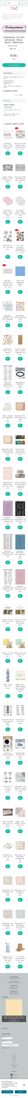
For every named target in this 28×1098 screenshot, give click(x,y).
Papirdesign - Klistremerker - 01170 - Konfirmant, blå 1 (20, 553)
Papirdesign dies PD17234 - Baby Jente (20, 754)
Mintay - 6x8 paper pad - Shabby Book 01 (7, 417)
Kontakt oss (14, 1056)
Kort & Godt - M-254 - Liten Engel (8, 246)
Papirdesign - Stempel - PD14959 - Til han (7, 754)
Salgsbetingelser (14, 1065)
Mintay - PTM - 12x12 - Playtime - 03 (20, 653)
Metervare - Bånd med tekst (12, 16)
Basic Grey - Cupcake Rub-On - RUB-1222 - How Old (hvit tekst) (8, 283)
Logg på (14, 1059)
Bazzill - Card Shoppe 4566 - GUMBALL (20, 282)
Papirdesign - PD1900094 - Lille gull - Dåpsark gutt (8, 317)
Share (16, 95)
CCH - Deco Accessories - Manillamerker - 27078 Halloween (20, 248)
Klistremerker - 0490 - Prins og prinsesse (8, 350)
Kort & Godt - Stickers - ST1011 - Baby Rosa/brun (8, 145)
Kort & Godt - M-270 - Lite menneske (7, 788)
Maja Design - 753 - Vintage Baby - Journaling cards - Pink (20, 857)
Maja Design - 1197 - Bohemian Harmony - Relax (20, 417)
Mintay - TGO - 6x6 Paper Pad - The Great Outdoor (20, 621)
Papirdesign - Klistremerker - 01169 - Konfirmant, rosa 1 (20, 587)
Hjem (4, 14)
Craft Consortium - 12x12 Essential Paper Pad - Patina (20, 450)
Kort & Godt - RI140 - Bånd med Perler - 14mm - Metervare (20, 178)
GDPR (14, 1067)
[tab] (14, 73)
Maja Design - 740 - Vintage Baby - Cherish (20, 891)
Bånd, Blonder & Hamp (18, 14)
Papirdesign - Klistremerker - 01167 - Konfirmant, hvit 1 (7, 587)
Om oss (14, 1054)
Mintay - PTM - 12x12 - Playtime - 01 (7, 653)
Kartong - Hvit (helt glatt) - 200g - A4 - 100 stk (7, 823)
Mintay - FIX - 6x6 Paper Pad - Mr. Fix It (7, 620)
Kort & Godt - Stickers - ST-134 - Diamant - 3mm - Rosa (8, 213)
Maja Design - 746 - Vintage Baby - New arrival (7, 891)
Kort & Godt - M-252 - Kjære (20, 720)
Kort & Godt (13, 45)
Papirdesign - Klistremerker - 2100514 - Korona (8, 384)
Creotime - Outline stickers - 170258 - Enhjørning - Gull (20, 350)
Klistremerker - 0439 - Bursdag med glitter (20, 317)
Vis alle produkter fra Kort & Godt (12, 110)
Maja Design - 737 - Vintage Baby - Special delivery (20, 925)
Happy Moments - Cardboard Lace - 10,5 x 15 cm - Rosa (8, 484)
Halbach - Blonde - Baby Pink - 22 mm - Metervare (7, 178)
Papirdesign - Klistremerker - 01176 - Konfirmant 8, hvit (7, 552)
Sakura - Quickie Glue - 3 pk (7, 685)
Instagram (15, 1077)
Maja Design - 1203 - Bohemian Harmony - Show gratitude (7, 450)
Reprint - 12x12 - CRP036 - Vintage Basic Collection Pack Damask (20, 687)
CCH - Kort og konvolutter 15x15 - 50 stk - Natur (20, 958)
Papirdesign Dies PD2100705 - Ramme (20, 384)
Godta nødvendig (7, 1091)
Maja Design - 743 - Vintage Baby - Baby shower (7, 925)
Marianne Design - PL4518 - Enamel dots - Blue (8, 958)
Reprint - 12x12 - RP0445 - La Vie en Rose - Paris (20, 823)
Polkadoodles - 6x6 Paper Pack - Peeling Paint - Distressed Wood (20, 789)
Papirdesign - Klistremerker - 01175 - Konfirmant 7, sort (20, 519)
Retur (14, 1063)
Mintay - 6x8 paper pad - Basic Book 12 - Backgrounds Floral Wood (20, 485)
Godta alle (20, 1091)
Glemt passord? (5, 1047)
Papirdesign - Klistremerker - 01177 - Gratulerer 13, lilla (7, 519)
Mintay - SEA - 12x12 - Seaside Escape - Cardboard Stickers (20, 145)
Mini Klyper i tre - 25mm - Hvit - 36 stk (8, 856)
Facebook (15, 1074)
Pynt (9, 14)
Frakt (14, 1061)
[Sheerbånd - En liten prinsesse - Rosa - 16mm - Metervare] (14, 28)
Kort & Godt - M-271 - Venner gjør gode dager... (7, 721)
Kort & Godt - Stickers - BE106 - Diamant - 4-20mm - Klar (20, 213)
